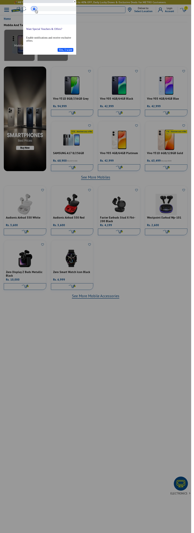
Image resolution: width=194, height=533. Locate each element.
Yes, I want (65, 49)
